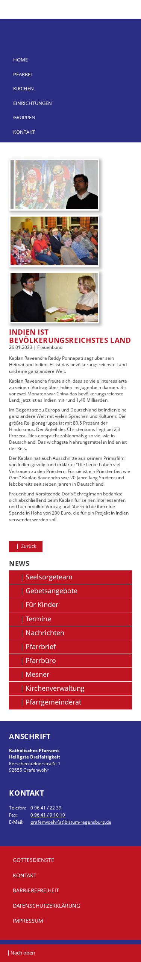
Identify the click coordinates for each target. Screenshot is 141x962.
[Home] (70, 27)
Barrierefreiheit (36, 890)
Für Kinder (42, 604)
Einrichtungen (32, 103)
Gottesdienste (33, 859)
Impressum (28, 920)
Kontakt (24, 132)
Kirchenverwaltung (55, 688)
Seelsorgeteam (49, 576)
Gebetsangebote (51, 590)
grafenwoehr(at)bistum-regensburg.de (70, 822)
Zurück (28, 546)
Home (20, 59)
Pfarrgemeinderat (53, 701)
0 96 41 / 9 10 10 (47, 815)
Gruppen (24, 117)
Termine (38, 618)
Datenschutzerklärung (46, 905)
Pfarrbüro (41, 660)
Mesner (37, 674)
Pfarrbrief (41, 646)
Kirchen (23, 88)
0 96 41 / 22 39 (45, 808)
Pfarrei (22, 74)
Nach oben (23, 952)
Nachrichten (45, 632)
